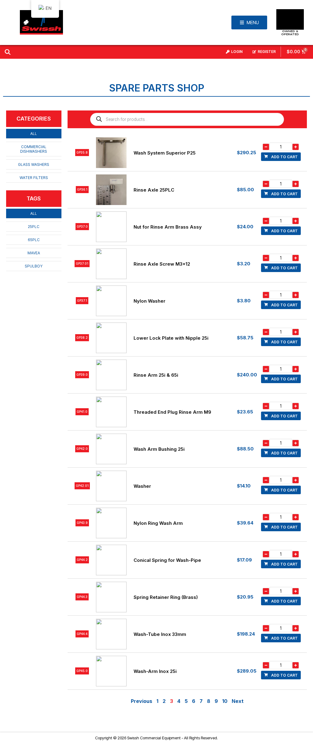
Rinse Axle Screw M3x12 (162, 264)
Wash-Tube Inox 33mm (160, 634)
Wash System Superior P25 (165, 153)
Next (238, 701)
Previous (141, 701)
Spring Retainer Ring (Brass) (166, 597)
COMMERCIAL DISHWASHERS (33, 149)
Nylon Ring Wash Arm (158, 523)
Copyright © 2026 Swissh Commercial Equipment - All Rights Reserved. (156, 737)
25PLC (33, 226)
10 (224, 701)
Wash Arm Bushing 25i (159, 449)
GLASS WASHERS (33, 164)
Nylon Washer (149, 301)
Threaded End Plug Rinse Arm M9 (172, 412)
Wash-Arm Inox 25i (155, 671)
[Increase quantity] (295, 147)
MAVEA (34, 253)
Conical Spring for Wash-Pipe (167, 560)
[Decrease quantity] (266, 147)
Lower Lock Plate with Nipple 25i (171, 338)
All (33, 133)
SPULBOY (33, 266)
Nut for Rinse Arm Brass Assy (168, 227)
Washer (142, 486)
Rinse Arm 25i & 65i (156, 375)
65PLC (34, 239)
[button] (281, 156)
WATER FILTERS (34, 177)
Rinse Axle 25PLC (154, 190)
